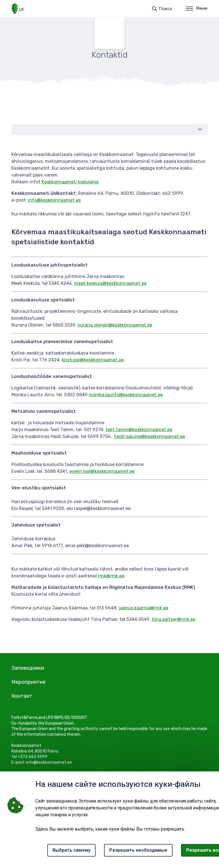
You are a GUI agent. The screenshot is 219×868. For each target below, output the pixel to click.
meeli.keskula (88, 283)
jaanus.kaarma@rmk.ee (143, 608)
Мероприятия (28, 682)
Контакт (21, 696)
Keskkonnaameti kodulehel (70, 182)
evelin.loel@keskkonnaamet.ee (102, 471)
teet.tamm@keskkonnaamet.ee (139, 429)
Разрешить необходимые (138, 850)
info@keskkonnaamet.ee (54, 200)
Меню (202, 8)
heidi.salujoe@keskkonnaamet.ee (149, 436)
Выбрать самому (71, 850)
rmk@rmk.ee (111, 576)
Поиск (165, 8)
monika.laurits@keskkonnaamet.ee (126, 394)
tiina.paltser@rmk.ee (173, 619)
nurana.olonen (92, 325)
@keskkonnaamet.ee (125, 283)
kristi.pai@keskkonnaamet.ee (93, 360)
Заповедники (27, 668)
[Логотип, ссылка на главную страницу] (17, 8)
